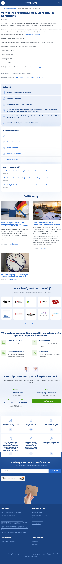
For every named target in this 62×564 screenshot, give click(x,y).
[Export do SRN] (1, 8)
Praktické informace (37, 521)
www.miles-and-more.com (31, 34)
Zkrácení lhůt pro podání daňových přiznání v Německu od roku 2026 (14, 275)
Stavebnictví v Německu (8, 515)
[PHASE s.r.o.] (43, 302)
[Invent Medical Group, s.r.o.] (6, 314)
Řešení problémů (37, 518)
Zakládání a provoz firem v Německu (11, 518)
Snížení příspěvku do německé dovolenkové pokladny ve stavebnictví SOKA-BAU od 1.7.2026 (14, 224)
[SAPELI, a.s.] (18, 302)
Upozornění (34, 556)
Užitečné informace (11, 130)
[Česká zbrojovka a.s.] (6, 302)
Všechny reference (31, 324)
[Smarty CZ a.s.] (43, 314)
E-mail (41, 77)
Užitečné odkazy (36, 524)
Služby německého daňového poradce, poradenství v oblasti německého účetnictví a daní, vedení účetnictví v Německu (14, 522)
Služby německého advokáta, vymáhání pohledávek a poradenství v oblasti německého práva (14, 528)
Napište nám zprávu (46, 401)
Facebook (22, 77)
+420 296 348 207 (15, 393)
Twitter (32, 77)
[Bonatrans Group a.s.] (31, 302)
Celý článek (14, 244)
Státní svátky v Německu (8, 541)
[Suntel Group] (55, 314)
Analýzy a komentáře (12, 167)
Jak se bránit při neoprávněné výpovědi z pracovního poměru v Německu (27, 179)
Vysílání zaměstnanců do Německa (11, 512)
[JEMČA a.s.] (55, 302)
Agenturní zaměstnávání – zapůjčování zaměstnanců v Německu (25, 172)
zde (40, 67)
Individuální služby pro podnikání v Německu (13, 532)
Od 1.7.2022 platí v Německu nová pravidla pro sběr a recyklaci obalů (26, 186)
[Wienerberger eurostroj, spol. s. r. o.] (31, 314)
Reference (35, 544)
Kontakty (27, 556)
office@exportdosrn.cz (46, 393)
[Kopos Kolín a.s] (18, 314)
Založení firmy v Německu (39, 515)
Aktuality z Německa (10, 8)
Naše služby (8, 87)
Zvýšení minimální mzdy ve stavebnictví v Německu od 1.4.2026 (46, 223)
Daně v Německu (37, 512)
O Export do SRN (37, 538)
